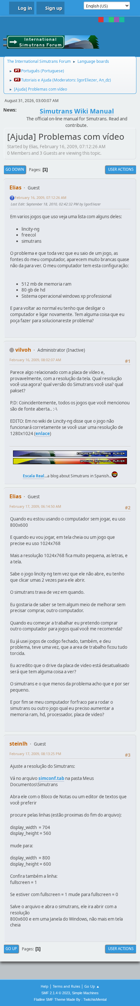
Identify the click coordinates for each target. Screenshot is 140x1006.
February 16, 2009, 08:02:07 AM (35, 359)
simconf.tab (51, 778)
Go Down (15, 169)
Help (45, 986)
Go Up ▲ (92, 986)
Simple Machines (85, 993)
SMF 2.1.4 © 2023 (55, 993)
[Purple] (116, 19)
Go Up (11, 948)
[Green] (111, 19)
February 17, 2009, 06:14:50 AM (35, 506)
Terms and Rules (66, 986)
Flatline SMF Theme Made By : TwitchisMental (70, 999)
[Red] (101, 19)
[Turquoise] (121, 19)
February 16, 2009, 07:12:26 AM (40, 197)
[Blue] (106, 19)
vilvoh (23, 349)
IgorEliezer (87, 80)
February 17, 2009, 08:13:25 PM (35, 753)
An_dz (104, 80)
